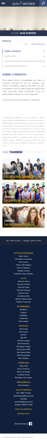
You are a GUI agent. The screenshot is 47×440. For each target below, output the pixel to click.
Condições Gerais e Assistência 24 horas (23, 61)
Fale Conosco (23, 262)
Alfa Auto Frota (23, 293)
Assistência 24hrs (23, 296)
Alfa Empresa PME (23, 349)
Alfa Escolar (23, 329)
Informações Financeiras (23, 259)
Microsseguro (23, 321)
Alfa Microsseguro (23, 341)
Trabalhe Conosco (23, 271)
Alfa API (23, 335)
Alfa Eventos (23, 332)
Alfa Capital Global (23, 352)
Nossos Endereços (23, 268)
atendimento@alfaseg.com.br (23, 396)
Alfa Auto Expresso (23, 290)
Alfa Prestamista (23, 344)
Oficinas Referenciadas (23, 299)
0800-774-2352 (27, 405)
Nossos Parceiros (23, 369)
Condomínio (23, 318)
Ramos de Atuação (23, 372)
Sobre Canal (23, 366)
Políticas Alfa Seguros (23, 265)
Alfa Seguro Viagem (23, 346)
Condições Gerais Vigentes (23, 274)
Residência (23, 309)
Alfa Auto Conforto (23, 284)
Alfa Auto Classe (23, 281)
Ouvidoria (23, 399)
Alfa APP (23, 338)
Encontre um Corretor (15, 66)
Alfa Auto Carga (23, 287)
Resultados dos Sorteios (23, 378)
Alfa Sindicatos (23, 358)
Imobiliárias (23, 315)
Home (26, 44)
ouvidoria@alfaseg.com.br (23, 402)
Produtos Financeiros (23, 302)
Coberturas (10, 56)
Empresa (23, 312)
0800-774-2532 (25, 393)
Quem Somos (23, 256)
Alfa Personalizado (23, 355)
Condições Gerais (23, 375)
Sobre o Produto (12, 51)
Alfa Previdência (23, 385)
